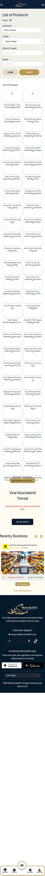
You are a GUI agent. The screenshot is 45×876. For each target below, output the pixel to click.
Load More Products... (23, 481)
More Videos (22, 522)
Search (29, 72)
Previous (35, 536)
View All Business (22, 590)
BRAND (5, 60)
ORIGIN (5, 37)
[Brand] (22, 5)
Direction (24, 584)
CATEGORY (7, 26)
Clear (10, 72)
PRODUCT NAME (9, 48)
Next (41, 536)
